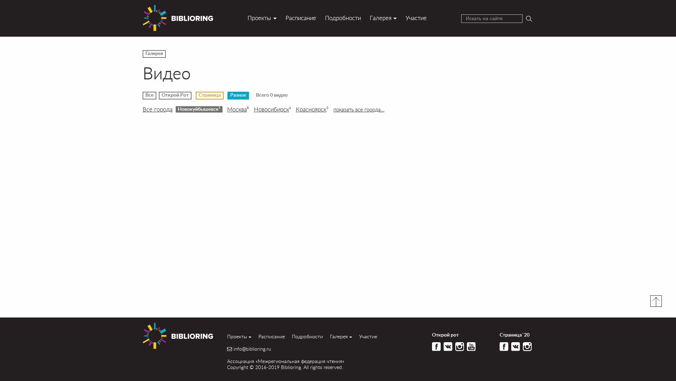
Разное (238, 95)
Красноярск (312, 109)
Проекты (259, 18)
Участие (416, 18)
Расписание (301, 18)
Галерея (381, 18)
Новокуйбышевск (199, 109)
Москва (238, 109)
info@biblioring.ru (252, 349)
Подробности (343, 18)
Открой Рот (175, 95)
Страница (210, 95)
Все (149, 95)
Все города (158, 109)
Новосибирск (272, 109)
